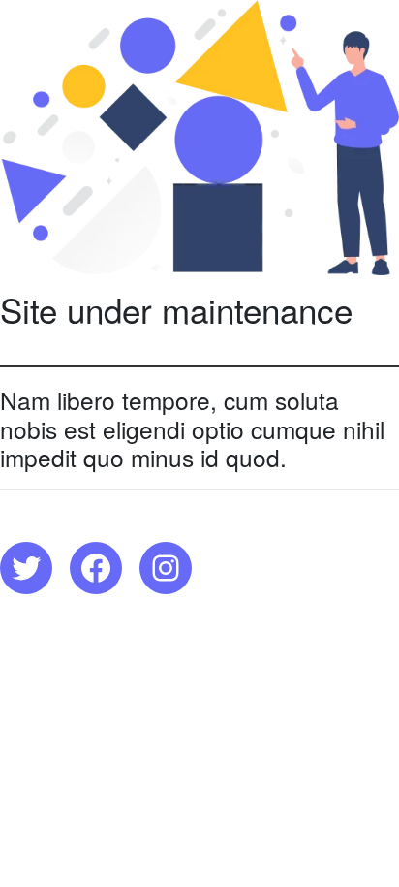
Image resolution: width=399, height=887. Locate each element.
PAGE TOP (370, 842)
